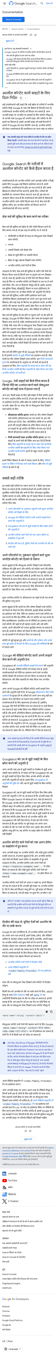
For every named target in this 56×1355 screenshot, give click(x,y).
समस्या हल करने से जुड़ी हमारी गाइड (38, 147)
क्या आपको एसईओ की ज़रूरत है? (15, 1243)
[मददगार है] (31, 35)
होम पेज (5, 29)
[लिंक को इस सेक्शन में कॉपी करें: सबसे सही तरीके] (27, 478)
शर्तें (3, 1341)
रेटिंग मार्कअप (19, 995)
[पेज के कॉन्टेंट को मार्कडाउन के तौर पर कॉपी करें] (21, 98)
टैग (38, 995)
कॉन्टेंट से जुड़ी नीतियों (21, 355)
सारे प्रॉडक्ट (6, 1329)
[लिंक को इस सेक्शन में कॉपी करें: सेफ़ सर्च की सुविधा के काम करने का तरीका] (5, 221)
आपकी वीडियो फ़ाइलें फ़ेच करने (29, 665)
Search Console (13, 19)
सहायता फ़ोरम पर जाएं (10, 1217)
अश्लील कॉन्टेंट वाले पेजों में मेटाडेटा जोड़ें (25, 962)
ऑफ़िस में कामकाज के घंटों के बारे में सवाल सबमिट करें (22, 1221)
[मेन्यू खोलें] (4, 3)
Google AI (6, 1325)
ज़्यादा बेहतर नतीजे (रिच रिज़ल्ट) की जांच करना (19, 1279)
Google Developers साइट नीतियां (14, 1156)
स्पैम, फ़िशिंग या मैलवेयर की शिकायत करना (18, 1226)
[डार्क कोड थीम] (47, 1011)
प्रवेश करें (49, 3)
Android (5, 1306)
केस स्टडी (5, 1262)
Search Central (32, 3)
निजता (10, 1341)
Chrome (6, 1311)
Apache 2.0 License (10, 1153)
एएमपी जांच (6, 1288)
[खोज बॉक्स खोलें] (42, 3)
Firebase (6, 1316)
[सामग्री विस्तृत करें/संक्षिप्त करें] (30, 48)
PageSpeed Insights (11, 1283)
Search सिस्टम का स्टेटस (11, 1252)
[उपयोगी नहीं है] (35, 35)
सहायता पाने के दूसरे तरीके (12, 1231)
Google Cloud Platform (12, 1320)
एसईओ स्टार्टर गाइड (9, 1248)
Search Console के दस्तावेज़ (13, 1257)
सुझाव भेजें (10, 41)
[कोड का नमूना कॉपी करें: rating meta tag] (51, 1011)
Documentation (12, 12)
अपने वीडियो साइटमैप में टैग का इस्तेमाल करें (29, 971)
